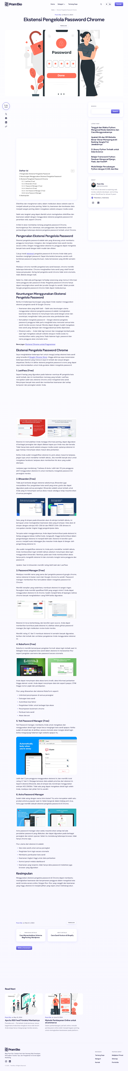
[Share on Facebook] (6, 118)
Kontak (118, 4)
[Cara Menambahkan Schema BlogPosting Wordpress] (30, 935)
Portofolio (115, 1062)
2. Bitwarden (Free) (30, 184)
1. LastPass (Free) (29, 181)
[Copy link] (6, 126)
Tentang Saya (99, 1055)
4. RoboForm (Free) (30, 188)
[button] (101, 4)
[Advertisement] (46, 122)
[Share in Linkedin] (6, 122)
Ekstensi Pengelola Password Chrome (34, 179)
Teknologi (63, 25)
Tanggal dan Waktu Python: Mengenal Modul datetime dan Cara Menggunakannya (105, 130)
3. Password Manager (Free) (33, 186)
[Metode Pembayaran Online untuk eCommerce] (64, 1004)
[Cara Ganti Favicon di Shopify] (62, 935)
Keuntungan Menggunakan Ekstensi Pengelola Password (41, 176)
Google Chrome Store (38, 357)
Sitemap (115, 1059)
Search (93, 106)
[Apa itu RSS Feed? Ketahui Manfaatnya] (24, 1004)
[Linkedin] (98, 203)
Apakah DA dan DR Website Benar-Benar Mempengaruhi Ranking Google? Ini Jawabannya (104, 141)
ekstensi (30, 254)
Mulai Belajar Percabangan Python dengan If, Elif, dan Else (104, 167)
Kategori (98, 1059)
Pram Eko (100, 184)
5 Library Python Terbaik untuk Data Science (105, 150)
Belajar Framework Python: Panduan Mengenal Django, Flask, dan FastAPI (103, 159)
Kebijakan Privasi (117, 1055)
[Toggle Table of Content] (72, 170)
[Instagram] (93, 203)
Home (52, 10)
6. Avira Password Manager (32, 193)
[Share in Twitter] (6, 114)
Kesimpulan (25, 196)
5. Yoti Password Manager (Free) (34, 191)
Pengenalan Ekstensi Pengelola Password (35, 174)
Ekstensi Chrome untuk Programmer (40, 344)
